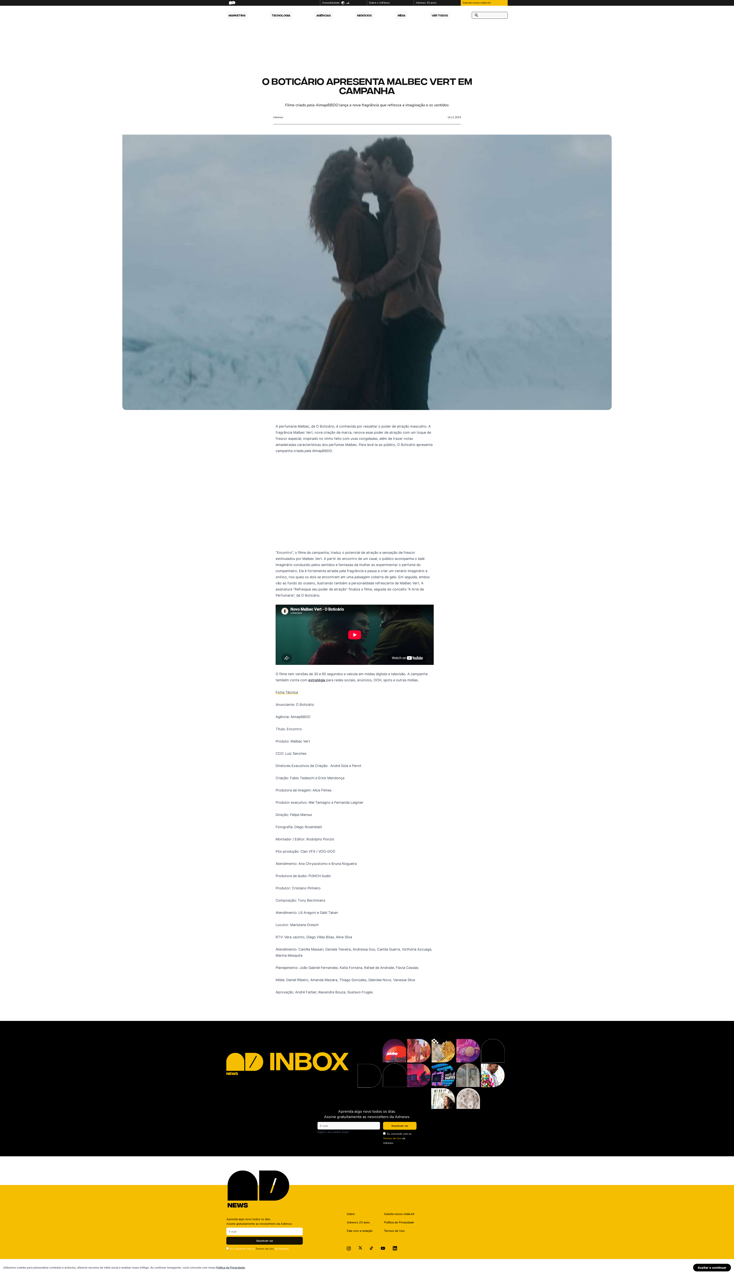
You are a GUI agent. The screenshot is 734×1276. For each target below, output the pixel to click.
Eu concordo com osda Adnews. (397, 1138)
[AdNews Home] (231, 3)
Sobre (351, 1214)
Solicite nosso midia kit (399, 1214)
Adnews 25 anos (358, 1222)
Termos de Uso (392, 1138)
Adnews (278, 117)
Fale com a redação (360, 1231)
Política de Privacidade (399, 1222)
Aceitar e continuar (712, 1267)
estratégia (316, 680)
